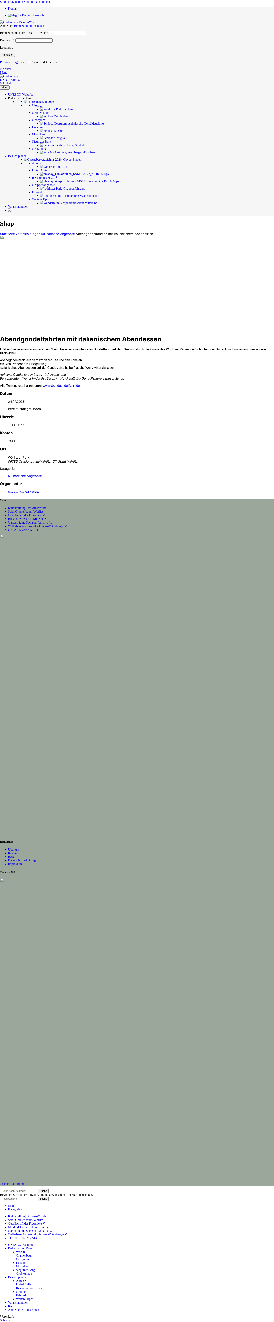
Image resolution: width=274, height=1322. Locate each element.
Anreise (21, 1280)
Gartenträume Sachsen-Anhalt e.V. (30, 522)
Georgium (22, 1259)
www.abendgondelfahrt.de (61, 386)
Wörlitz (20, 1252)
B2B (11, 856)
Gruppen (21, 1291)
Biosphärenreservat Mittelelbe (27, 518)
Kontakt (13, 853)
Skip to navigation (12, 1)
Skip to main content (37, 1)
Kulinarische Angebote (58, 234)
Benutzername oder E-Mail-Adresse (24, 32)
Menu (5, 87)
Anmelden (7, 54)
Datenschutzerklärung (22, 860)
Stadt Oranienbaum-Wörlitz (25, 511)
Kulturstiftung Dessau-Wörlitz (27, 508)
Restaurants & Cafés (29, 1288)
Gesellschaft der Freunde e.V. (26, 515)
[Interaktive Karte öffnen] (9, 210)
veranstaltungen (28, 234)
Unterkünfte (23, 1284)
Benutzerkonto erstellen (29, 25)
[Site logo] (19, 22)
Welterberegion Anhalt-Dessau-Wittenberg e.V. (37, 526)
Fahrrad (21, 1295)
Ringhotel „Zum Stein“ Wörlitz (23, 492)
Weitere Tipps (24, 1299)
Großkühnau (24, 1273)
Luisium (21, 1262)
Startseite (8, 234)
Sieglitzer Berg (25, 1270)
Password (7, 40)
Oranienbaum (24, 1255)
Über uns (14, 849)
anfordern (18, 1183)
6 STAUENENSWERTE (24, 529)
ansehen (5, 1183)
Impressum (15, 864)
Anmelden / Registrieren (23, 1309)
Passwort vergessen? (13, 62)
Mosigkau (22, 1266)
